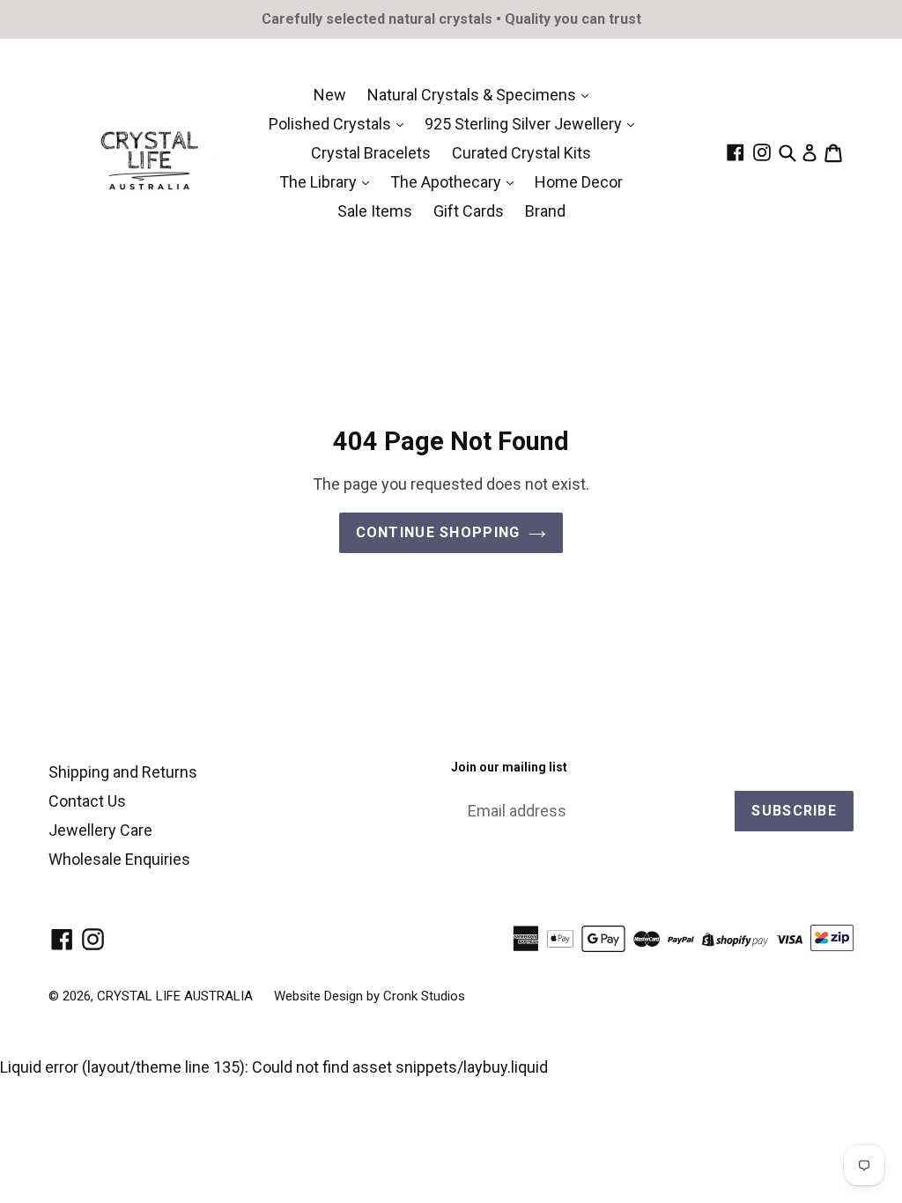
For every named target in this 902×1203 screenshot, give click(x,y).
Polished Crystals (332, 123)
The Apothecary (447, 182)
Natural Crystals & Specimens (473, 94)
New (330, 94)
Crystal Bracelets (371, 153)
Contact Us (87, 801)
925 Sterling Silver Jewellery (525, 123)
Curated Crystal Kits (521, 153)
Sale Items (374, 211)
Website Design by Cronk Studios (369, 996)
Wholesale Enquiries (119, 859)
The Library (319, 182)
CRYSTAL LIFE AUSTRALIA (175, 996)
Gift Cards (468, 211)
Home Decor (579, 182)
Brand (545, 211)
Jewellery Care (100, 830)
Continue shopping (438, 532)
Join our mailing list (509, 767)
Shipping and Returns (122, 772)
